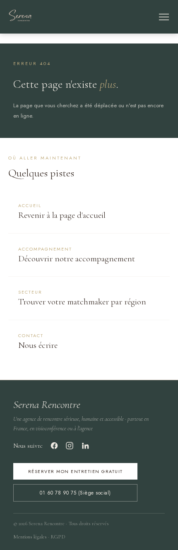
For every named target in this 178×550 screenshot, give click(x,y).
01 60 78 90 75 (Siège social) (75, 493)
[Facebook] (54, 445)
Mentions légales (30, 536)
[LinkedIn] (85, 445)
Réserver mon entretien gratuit (75, 471)
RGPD (58, 536)
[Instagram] (69, 445)
